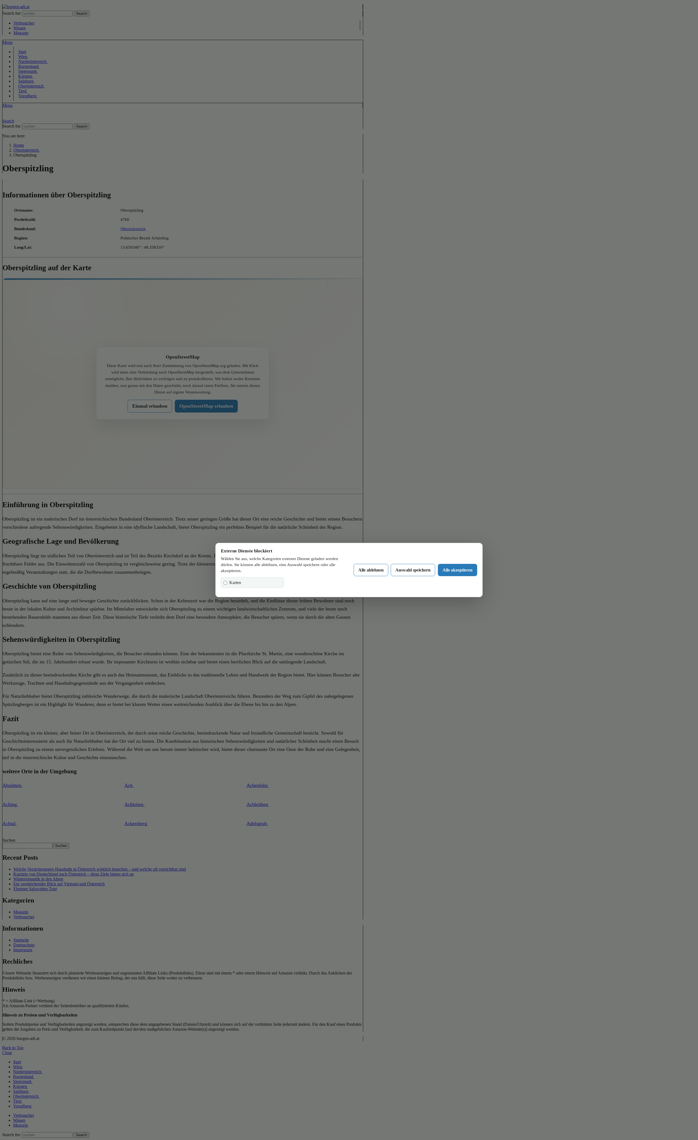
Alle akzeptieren (458, 570)
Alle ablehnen (371, 570)
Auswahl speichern (413, 570)
